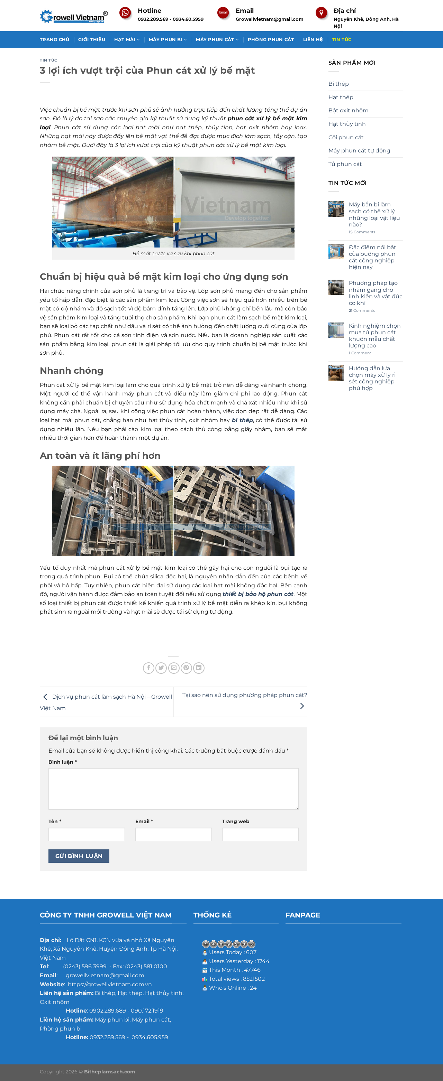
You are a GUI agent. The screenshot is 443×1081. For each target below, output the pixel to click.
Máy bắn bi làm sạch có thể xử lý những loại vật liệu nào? (374, 214)
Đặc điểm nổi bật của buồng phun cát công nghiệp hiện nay (372, 257)
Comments (362, 232)
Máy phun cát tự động (359, 150)
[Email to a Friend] (174, 668)
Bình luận (62, 762)
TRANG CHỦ (54, 39)
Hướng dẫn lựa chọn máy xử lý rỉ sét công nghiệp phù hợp (372, 378)
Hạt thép (340, 97)
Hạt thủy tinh (347, 124)
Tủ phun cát (345, 164)
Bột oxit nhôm (348, 110)
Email (144, 821)
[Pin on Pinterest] (186, 668)
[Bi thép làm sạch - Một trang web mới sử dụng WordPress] (74, 16)
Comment (360, 353)
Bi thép (338, 84)
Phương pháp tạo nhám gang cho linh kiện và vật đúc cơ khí (376, 293)
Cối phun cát (346, 137)
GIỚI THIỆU (91, 39)
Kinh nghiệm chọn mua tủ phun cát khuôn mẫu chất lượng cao (375, 336)
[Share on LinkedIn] (199, 668)
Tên (54, 821)
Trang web (236, 821)
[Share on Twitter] (161, 668)
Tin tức (48, 60)
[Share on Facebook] (148, 668)
